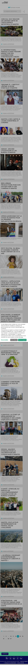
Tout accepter (22, 340)
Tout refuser (14, 340)
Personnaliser (4, 340)
